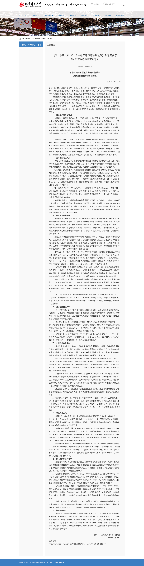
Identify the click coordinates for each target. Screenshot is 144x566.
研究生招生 (120, 15)
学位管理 (48, 15)
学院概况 (20, 15)
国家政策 (73, 15)
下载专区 (96, 15)
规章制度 (84, 15)
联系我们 (96, 4)
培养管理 (34, 15)
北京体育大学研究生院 (39, 39)
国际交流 (61, 15)
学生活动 (107, 15)
